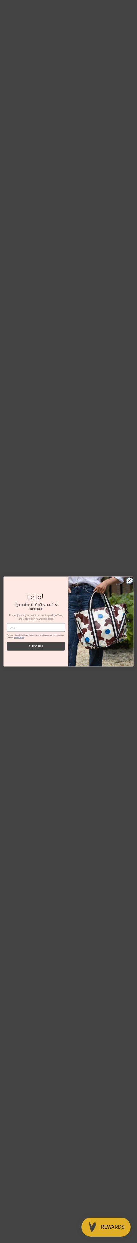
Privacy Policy (19, 637)
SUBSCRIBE (36, 646)
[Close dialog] (129, 581)
